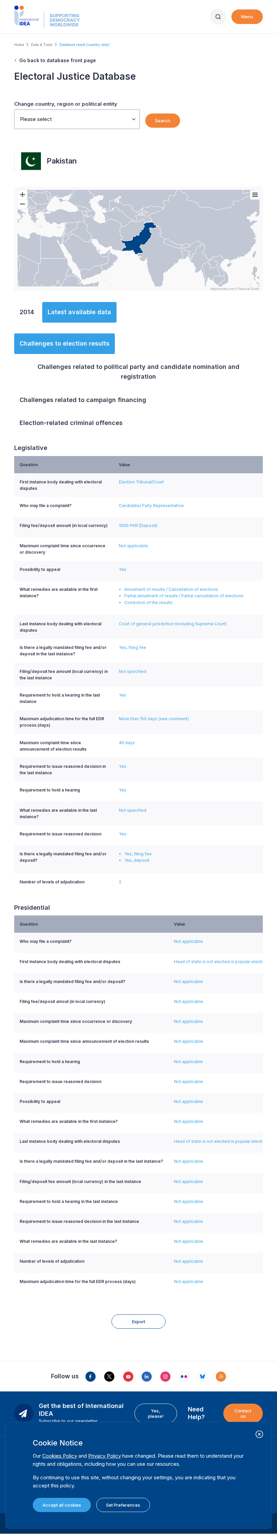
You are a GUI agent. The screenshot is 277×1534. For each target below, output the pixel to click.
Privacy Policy (104, 1456)
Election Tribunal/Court (141, 481)
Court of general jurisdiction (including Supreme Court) (173, 623)
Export (138, 1321)
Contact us (242, 1413)
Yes (122, 569)
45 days (127, 742)
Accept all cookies (62, 1505)
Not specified (132, 671)
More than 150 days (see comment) (154, 718)
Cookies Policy (59, 1456)
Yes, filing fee (132, 647)
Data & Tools (41, 45)
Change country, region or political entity (65, 104)
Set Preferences (123, 1505)
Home (19, 45)
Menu (247, 16)
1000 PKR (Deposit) (138, 525)
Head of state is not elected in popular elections (222, 961)
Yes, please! (155, 1413)
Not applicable (133, 545)
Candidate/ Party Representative (151, 505)
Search (162, 120)
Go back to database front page (57, 60)
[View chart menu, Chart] (255, 195)
